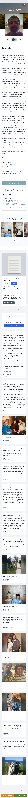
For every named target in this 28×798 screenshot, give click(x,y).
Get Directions (8, 207)
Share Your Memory (8, 302)
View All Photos (14, 240)
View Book (6, 283)
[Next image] (25, 564)
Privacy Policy (10, 792)
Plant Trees (20, 207)
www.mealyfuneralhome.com (9, 164)
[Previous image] (3, 564)
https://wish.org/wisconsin (8, 142)
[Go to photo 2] (14, 650)
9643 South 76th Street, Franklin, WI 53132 (15, 204)
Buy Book (14, 283)
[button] (14, 425)
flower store (17, 173)
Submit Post (14, 325)
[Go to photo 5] (15, 710)
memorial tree (18, 171)
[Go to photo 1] (13, 650)
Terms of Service (18, 792)
